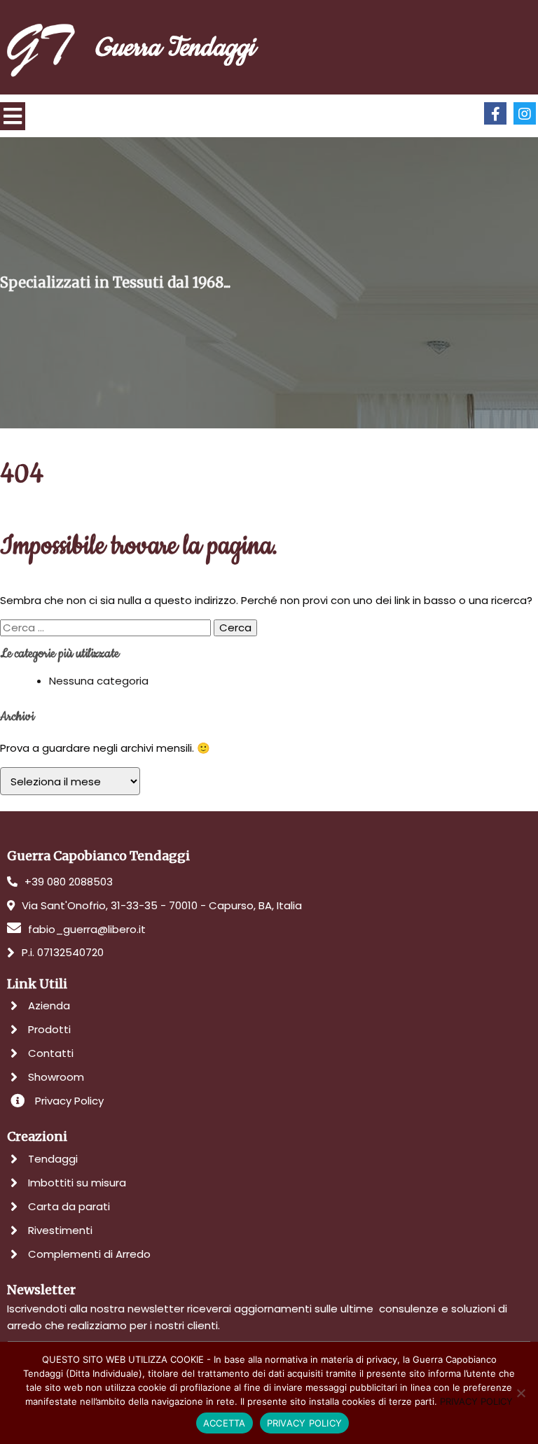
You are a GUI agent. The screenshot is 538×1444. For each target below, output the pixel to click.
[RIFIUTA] (520, 1393)
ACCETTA (224, 1423)
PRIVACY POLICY (476, 1401)
